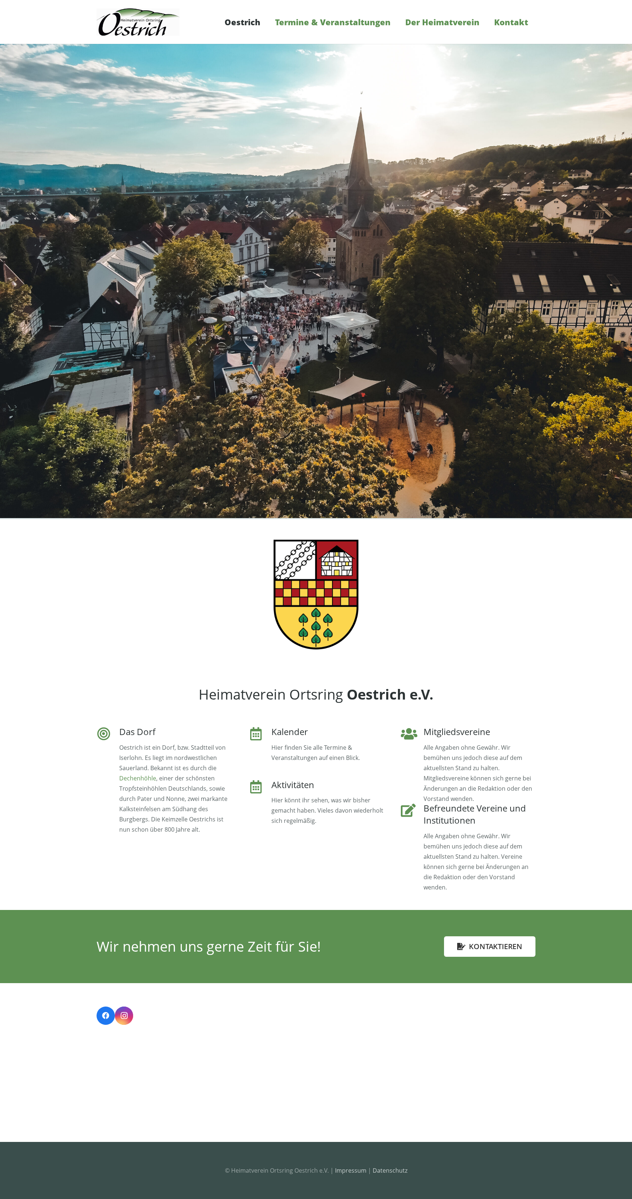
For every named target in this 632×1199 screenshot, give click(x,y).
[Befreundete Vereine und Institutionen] (412, 848)
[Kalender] (260, 745)
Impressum (350, 1170)
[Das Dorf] (108, 781)
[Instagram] (124, 1016)
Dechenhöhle (137, 778)
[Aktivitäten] (260, 803)
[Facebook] (106, 1016)
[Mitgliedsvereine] (412, 765)
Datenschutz (390, 1170)
